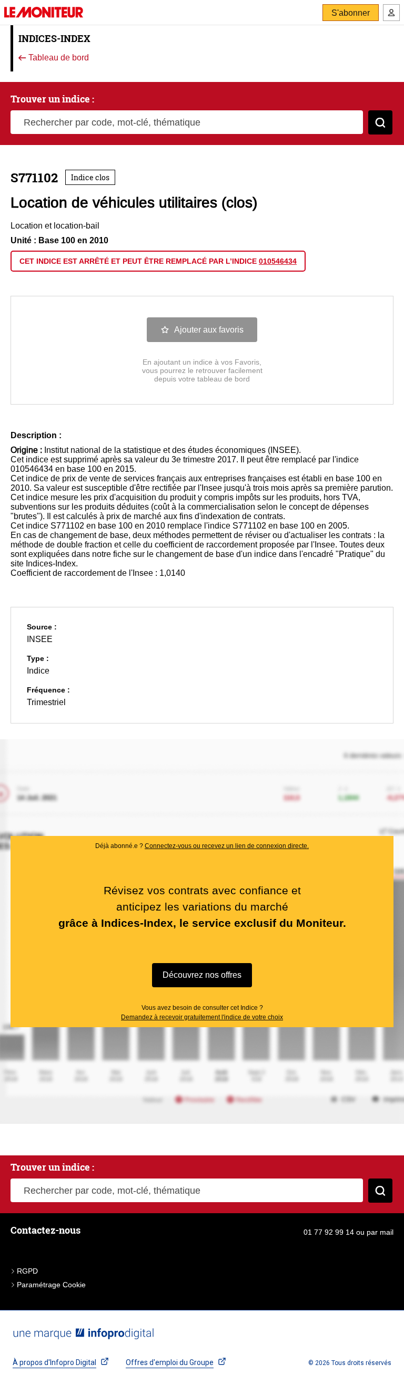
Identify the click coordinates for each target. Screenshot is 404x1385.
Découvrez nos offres (202, 974)
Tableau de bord (57, 58)
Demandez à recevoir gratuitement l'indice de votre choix (202, 1017)
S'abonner (350, 12)
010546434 (278, 261)
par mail (380, 1232)
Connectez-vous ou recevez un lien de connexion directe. (227, 846)
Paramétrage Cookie (51, 1284)
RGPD (27, 1271)
